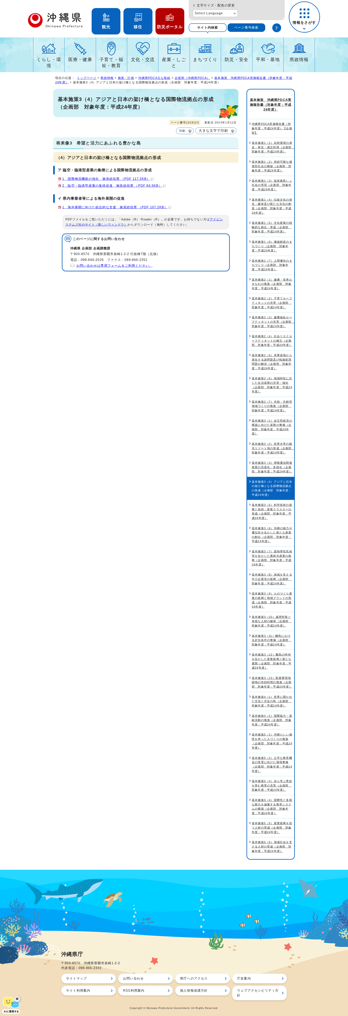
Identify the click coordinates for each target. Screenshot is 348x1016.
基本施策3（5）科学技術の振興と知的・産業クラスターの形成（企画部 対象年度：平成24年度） (272, 511)
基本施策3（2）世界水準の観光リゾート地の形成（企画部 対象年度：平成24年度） (273, 448)
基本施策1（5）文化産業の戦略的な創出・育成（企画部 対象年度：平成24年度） (272, 227)
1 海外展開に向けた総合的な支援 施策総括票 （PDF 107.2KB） (115, 207)
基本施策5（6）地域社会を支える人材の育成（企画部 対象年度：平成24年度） (272, 846)
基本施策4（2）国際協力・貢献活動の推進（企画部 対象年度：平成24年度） (272, 720)
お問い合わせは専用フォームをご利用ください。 (114, 265)
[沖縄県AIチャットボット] (11, 1005)
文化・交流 (143, 59)
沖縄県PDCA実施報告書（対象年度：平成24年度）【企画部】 (272, 128)
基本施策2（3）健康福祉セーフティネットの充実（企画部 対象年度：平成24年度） (273, 322)
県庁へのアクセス (194, 978)
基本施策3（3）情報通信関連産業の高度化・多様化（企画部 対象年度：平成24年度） (272, 467)
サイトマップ (76, 978)
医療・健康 (80, 59)
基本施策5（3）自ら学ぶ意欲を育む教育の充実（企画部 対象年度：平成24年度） (272, 785)
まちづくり (205, 59)
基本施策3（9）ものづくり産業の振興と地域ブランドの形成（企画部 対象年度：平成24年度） (272, 600)
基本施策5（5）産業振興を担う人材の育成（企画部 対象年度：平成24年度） (272, 827)
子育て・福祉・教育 (111, 62)
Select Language (209, 13)
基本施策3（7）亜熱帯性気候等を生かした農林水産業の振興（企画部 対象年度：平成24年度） (272, 558)
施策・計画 (126, 78)
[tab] (208, 27)
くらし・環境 (49, 62)
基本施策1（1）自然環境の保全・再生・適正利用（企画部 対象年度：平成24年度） (273, 147)
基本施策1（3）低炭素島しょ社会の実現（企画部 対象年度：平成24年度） (272, 185)
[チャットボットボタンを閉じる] (17, 999)
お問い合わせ (133, 978)
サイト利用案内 (78, 990)
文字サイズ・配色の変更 (216, 5)
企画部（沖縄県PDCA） (192, 78)
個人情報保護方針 (194, 990)
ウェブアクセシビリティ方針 (258, 993)
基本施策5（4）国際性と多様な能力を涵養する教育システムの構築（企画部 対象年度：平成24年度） (272, 806)
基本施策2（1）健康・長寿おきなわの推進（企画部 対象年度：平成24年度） (272, 284)
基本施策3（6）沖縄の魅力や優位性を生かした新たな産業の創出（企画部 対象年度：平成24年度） (272, 535)
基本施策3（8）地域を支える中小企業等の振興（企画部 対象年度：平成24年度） (272, 579)
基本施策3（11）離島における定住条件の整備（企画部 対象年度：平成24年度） (272, 640)
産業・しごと (174, 62)
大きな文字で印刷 (213, 131)
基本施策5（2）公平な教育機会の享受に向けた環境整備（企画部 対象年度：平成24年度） (272, 764)
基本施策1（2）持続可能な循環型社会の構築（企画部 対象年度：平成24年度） (272, 166)
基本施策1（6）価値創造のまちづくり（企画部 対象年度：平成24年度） (272, 246)
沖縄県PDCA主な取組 (154, 78)
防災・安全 (237, 59)
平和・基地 (268, 59)
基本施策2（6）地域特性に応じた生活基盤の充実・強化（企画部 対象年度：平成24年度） (272, 385)
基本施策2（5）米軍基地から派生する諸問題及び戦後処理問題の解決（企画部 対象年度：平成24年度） (272, 362)
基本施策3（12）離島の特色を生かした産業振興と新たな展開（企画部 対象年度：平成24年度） (272, 661)
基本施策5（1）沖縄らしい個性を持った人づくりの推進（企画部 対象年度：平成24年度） (272, 741)
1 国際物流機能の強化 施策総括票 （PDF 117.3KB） (106, 179)
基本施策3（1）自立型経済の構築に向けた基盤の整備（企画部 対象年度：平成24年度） (272, 427)
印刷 (182, 130)
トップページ (86, 78)
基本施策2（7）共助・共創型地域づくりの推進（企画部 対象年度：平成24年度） (272, 406)
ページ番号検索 (246, 27)
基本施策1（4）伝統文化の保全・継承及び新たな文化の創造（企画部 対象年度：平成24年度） (272, 206)
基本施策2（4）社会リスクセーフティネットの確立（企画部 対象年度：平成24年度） (272, 341)
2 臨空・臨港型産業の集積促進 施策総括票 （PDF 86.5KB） (112, 185)
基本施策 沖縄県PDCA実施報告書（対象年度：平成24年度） (271, 104)
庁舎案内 (244, 978)
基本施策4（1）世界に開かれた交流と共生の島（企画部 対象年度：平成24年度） (272, 701)
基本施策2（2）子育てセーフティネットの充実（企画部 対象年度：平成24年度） (272, 303)
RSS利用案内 (133, 990)
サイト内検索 (207, 27)
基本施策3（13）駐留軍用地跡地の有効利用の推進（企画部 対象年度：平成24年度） (272, 682)
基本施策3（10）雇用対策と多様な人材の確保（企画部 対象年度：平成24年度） (272, 621)
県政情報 (299, 59)
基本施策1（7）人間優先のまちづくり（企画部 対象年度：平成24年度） (272, 265)
